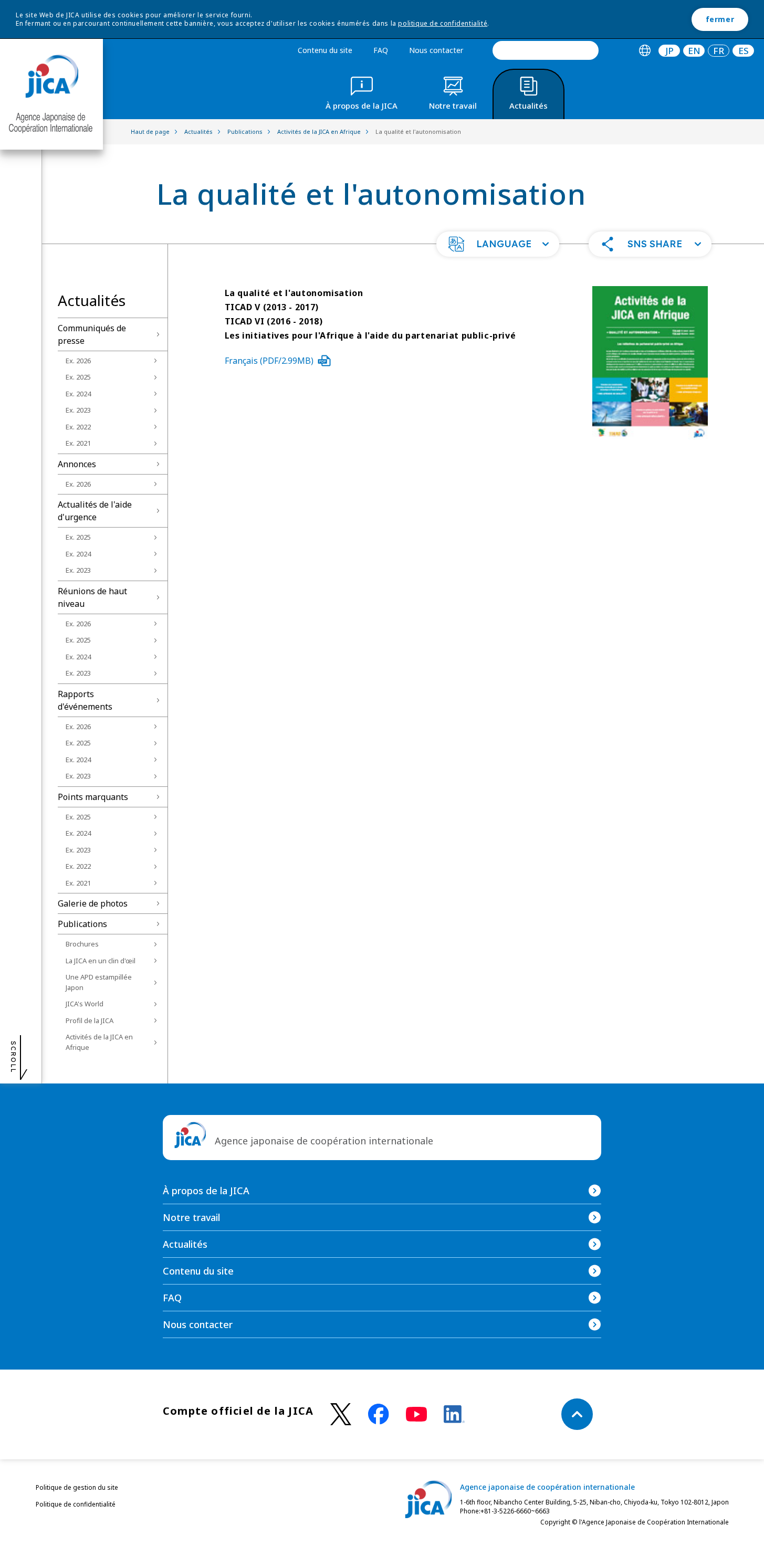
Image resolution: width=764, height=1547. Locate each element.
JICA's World (84, 1003)
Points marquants (93, 797)
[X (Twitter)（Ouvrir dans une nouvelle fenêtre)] (340, 1414)
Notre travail (191, 1217)
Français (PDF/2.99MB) (269, 360)
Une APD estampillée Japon (99, 982)
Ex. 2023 (78, 410)
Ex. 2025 (78, 377)
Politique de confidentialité (76, 1504)
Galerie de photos (93, 903)
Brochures (82, 944)
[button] (497, 244)
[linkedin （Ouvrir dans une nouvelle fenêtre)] (454, 1414)
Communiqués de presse (92, 334)
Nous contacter (436, 50)
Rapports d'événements (85, 700)
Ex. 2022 (78, 427)
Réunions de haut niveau (92, 597)
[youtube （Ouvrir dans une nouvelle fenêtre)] (416, 1414)
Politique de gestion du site (77, 1487)
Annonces (77, 464)
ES (743, 51)
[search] (546, 50)
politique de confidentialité (442, 23)
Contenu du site (325, 50)
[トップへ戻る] (577, 1414)
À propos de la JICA (206, 1190)
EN (694, 51)
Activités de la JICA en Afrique (99, 1042)
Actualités (185, 1244)
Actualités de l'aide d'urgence (95, 511)
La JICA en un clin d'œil (100, 960)
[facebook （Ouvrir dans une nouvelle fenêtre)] (378, 1414)
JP (669, 51)
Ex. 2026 (78, 360)
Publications (82, 924)
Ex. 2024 (78, 393)
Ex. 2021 (78, 443)
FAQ (380, 50)
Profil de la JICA (89, 1020)
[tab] (644, 51)
